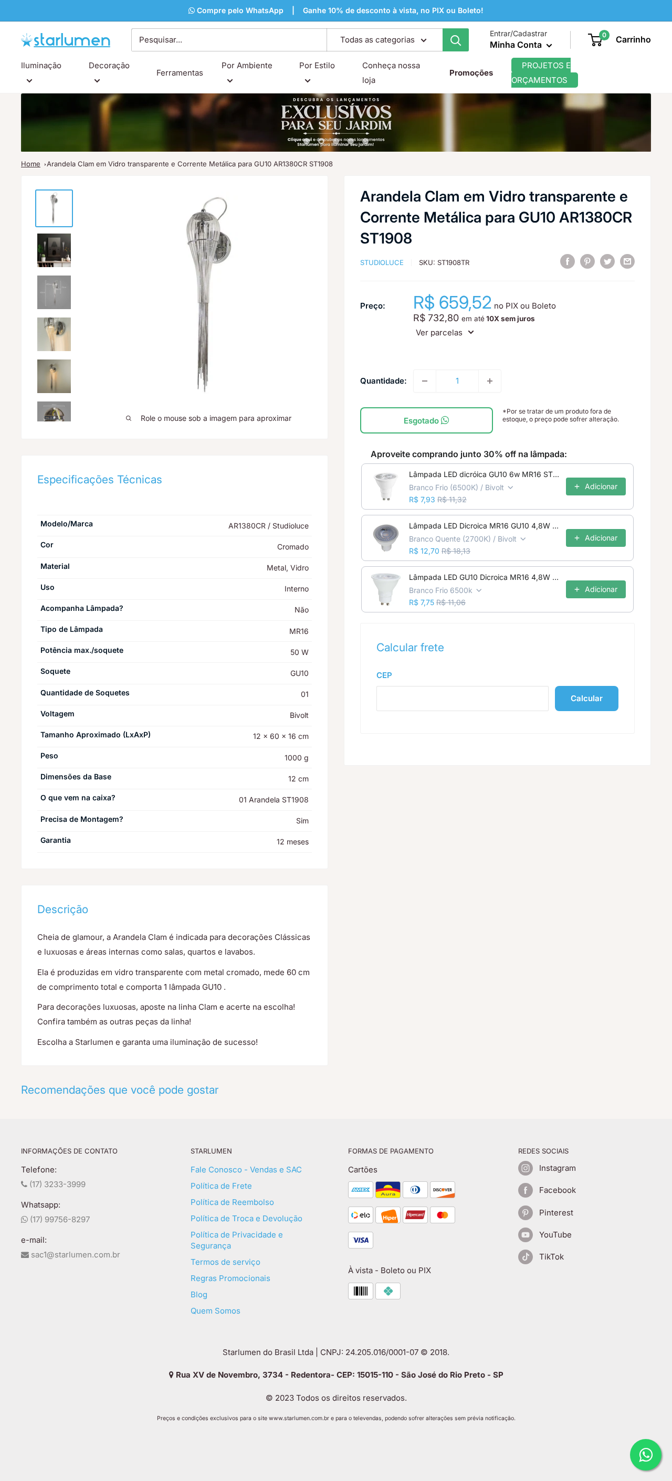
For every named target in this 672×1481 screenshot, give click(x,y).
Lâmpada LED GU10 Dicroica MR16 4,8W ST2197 (484, 577)
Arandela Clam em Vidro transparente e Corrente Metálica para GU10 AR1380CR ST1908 (190, 164)
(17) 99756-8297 (59, 1219)
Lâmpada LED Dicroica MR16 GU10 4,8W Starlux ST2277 (484, 525)
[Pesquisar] (456, 39)
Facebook (557, 1190)
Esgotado (422, 421)
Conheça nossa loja (391, 72)
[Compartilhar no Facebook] (567, 261)
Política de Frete (221, 1186)
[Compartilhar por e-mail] (627, 261)
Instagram (557, 1168)
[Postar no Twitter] (607, 261)
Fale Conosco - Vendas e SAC (246, 1170)
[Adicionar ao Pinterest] (587, 261)
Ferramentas (179, 73)
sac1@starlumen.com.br (74, 1255)
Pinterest (556, 1213)
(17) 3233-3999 (56, 1184)
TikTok (551, 1257)
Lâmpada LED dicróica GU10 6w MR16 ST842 (484, 474)
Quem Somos (215, 1311)
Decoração (109, 65)
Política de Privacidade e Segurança (237, 1240)
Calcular (587, 698)
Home (30, 164)
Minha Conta (517, 44)
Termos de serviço (225, 1262)
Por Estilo (317, 65)
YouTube (555, 1235)
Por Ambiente (247, 65)
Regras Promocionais (230, 1278)
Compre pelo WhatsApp (239, 10)
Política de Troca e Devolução (246, 1218)
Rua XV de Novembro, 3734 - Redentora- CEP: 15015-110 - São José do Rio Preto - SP (338, 1375)
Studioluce (382, 262)
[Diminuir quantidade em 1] (425, 381)
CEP (384, 675)
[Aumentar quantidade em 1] (490, 381)
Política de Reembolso (232, 1202)
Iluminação (41, 65)
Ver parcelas (439, 332)
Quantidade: (383, 380)
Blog (199, 1294)
